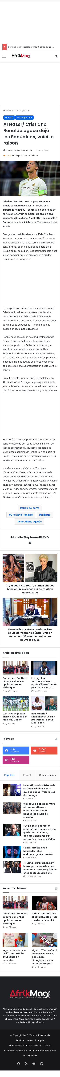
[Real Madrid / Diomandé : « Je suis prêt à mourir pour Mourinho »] (44, 703)
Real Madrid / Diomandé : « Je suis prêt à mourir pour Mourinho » (43, 718)
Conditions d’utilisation (15, 1050)
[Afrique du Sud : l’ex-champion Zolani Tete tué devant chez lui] (44, 903)
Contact (48, 1045)
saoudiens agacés (30, 521)
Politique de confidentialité (42, 1050)
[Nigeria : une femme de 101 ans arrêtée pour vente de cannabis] (15, 940)
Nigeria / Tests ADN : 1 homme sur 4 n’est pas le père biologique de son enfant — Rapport (44, 957)
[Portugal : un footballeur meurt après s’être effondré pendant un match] (44, 668)
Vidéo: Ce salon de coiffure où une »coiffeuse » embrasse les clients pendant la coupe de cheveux (39, 810)
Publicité (20, 1040)
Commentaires (47, 775)
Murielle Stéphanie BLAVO (17, 150)
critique (45, 514)
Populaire (9, 775)
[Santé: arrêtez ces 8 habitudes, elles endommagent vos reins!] (12, 852)
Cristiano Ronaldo (22, 514)
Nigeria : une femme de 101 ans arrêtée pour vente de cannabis (14, 955)
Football (9, 117)
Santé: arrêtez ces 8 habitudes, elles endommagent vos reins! (38, 851)
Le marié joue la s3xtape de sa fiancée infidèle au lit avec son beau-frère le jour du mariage (39, 790)
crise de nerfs (30, 507)
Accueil (9, 110)
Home (30, 1040)
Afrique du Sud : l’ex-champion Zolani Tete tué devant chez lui (44, 917)
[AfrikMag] (21, 56)
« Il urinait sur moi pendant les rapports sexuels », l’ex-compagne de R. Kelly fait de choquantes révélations (40, 868)
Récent (27, 775)
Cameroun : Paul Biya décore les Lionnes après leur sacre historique (15, 683)
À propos (39, 1040)
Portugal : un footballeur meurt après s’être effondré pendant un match (44, 683)
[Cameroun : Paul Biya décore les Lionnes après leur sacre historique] (16, 668)
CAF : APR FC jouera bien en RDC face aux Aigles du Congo (15, 716)
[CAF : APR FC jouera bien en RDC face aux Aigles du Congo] (16, 703)
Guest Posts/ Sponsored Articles (25, 1045)
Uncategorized (22, 110)
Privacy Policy (30, 1055)
